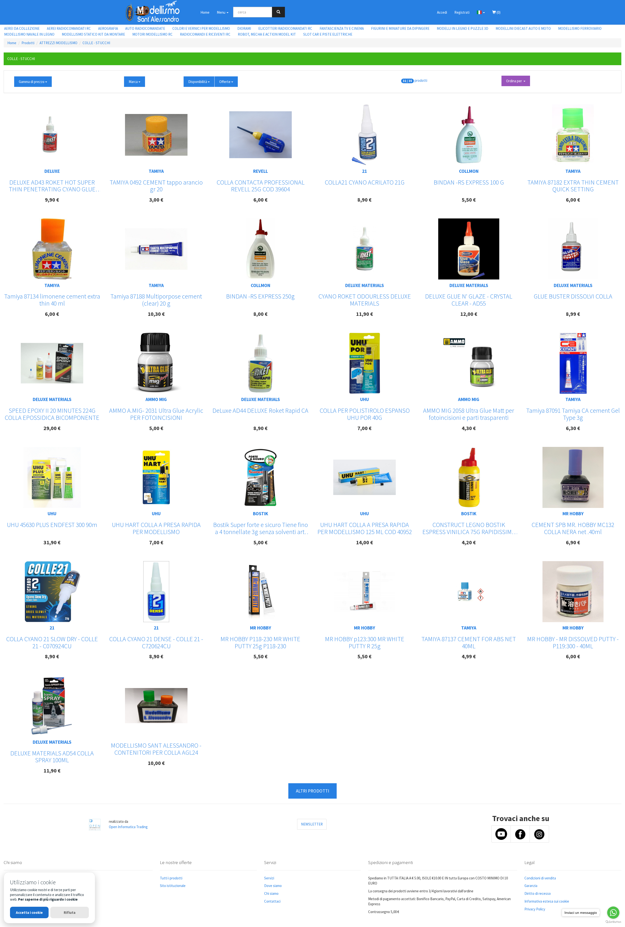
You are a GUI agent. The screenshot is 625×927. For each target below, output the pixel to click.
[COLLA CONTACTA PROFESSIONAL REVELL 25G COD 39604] (260, 134)
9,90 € (52, 199)
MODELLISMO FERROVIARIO (580, 28)
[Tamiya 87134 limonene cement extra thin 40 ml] (52, 248)
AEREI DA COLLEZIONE (22, 28)
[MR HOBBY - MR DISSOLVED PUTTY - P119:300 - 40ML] (573, 591)
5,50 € (469, 199)
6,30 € (573, 428)
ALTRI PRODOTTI (312, 791)
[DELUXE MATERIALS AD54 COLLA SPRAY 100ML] (52, 705)
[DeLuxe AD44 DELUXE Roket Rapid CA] (260, 363)
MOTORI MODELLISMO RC (152, 34)
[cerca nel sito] (278, 12)
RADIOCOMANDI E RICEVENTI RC (205, 34)
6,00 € (260, 199)
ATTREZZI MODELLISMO (58, 43)
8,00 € (260, 313)
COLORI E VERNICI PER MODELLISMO (201, 28)
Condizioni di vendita (540, 878)
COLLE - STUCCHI (96, 43)
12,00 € (468, 313)
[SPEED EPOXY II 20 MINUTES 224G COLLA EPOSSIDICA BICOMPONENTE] (52, 363)
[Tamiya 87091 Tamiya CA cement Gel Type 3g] (573, 363)
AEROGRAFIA (108, 28)
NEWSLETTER (312, 824)
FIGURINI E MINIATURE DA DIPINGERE (400, 28)
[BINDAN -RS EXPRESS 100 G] (468, 134)
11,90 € (364, 313)
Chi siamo (271, 893)
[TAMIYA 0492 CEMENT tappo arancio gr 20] (156, 135)
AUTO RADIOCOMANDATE (145, 28)
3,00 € (156, 199)
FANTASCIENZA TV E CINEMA (342, 28)
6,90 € (573, 542)
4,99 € (469, 656)
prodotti (421, 80)
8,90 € (364, 199)
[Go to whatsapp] (613, 912)
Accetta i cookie (29, 912)
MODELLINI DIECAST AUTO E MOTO (523, 28)
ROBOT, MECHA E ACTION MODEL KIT (267, 34)
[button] (481, 12)
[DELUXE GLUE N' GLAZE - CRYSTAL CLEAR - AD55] (468, 248)
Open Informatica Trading (128, 826)
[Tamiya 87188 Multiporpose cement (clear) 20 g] (156, 249)
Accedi (442, 12)
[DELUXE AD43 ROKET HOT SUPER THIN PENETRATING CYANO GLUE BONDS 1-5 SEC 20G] (52, 135)
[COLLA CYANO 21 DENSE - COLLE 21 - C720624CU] (156, 591)
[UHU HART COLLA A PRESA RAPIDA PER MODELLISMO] (156, 477)
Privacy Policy (534, 909)
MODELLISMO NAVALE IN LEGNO (29, 34)
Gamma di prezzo (32, 81)
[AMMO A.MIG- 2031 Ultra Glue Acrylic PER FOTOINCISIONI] (156, 363)
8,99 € (573, 313)
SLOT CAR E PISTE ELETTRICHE (327, 34)
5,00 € (156, 428)
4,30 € (469, 428)
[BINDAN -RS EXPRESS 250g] (260, 248)
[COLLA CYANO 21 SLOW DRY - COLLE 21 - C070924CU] (52, 591)
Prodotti (27, 43)
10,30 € (156, 313)
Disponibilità (198, 81)
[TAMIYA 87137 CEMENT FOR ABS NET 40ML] (469, 591)
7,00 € (364, 428)
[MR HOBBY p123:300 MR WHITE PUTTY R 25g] (364, 591)
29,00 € (52, 428)
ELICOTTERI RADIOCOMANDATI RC (285, 28)
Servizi (269, 878)
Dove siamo (273, 885)
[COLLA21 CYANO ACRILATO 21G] (364, 134)
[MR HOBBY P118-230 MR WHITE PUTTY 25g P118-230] (260, 591)
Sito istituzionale (173, 885)
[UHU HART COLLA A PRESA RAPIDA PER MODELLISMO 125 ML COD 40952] (364, 477)
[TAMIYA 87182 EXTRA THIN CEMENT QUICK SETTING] (573, 134)
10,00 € (156, 763)
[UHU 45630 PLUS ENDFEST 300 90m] (52, 477)
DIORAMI (244, 28)
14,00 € (364, 542)
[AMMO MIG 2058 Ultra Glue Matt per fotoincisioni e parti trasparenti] (468, 363)
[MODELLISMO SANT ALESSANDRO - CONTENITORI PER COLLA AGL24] (156, 705)
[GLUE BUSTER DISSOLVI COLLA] (573, 248)
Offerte (225, 81)
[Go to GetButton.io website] (613, 922)
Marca (133, 81)
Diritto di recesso (537, 893)
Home (204, 12)
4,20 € (469, 542)
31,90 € (52, 542)
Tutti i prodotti (171, 878)
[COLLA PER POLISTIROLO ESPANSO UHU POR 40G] (364, 363)
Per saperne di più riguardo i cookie (48, 899)
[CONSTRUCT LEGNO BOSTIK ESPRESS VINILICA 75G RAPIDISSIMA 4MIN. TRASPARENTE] (468, 477)
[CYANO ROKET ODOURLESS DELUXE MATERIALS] (364, 248)
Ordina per (514, 81)
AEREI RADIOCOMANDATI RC (69, 28)
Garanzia (530, 885)
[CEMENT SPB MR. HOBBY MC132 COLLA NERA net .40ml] (573, 477)
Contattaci (272, 901)
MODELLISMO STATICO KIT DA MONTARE (93, 34)
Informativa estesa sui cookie (546, 901)
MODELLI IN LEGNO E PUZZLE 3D (462, 28)
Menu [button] (221, 12)
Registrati (461, 12)
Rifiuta (69, 912)
